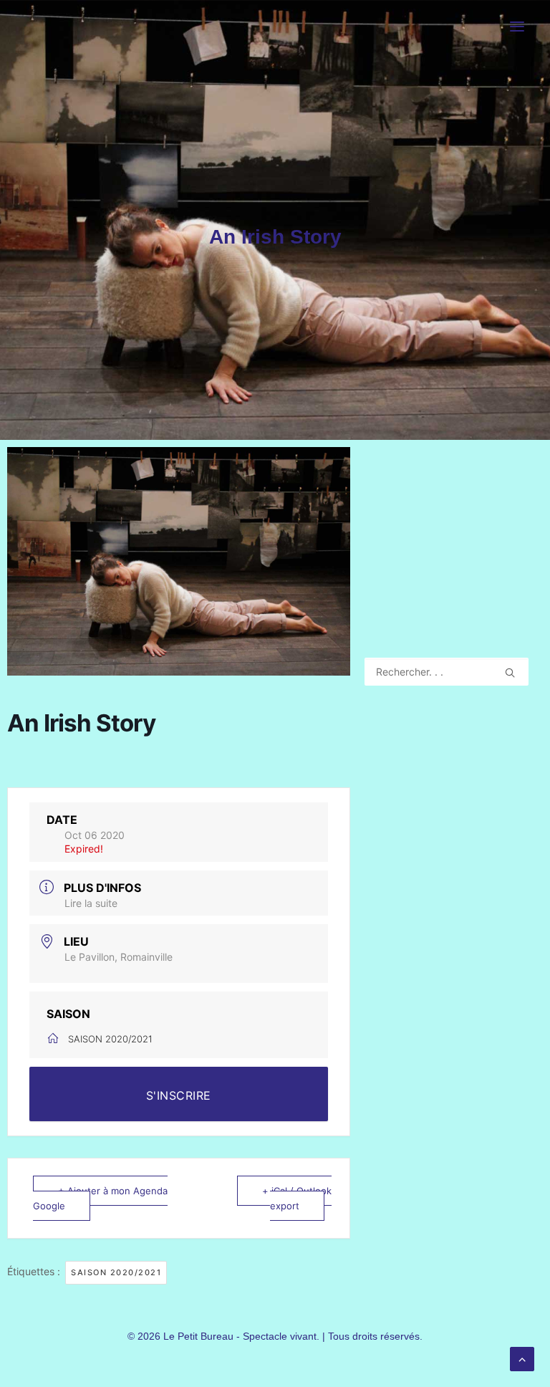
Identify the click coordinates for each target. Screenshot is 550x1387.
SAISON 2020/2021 (116, 1272)
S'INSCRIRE (178, 1095)
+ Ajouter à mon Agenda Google (100, 1198)
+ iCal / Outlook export (297, 1198)
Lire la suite (90, 903)
